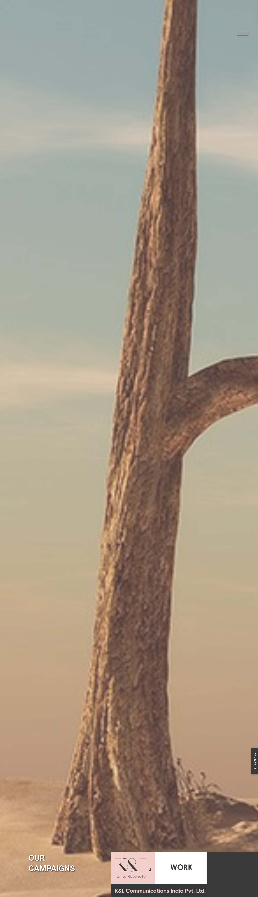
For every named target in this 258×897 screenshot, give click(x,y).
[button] (236, 28)
